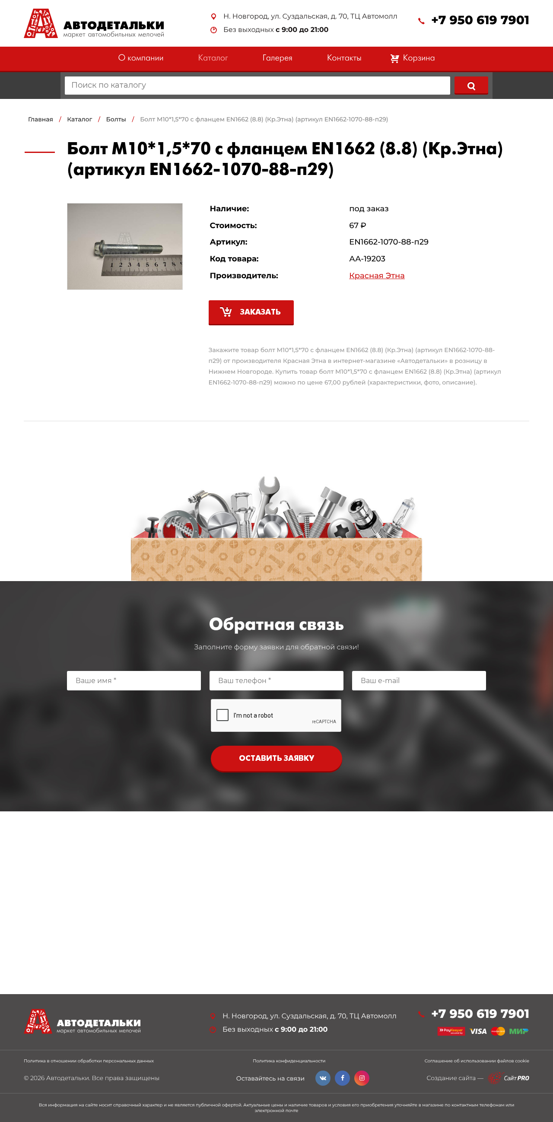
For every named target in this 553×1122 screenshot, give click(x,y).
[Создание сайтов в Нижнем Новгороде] (508, 1078)
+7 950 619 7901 (480, 20)
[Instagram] (361, 1078)
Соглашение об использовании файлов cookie (477, 1061)
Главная (40, 119)
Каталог (213, 58)
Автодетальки (67, 1078)
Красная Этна (377, 275)
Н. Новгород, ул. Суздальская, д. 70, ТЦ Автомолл (310, 17)
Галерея (277, 58)
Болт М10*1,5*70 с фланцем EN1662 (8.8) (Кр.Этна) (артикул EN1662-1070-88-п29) (264, 119)
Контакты (344, 58)
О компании (140, 58)
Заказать (260, 312)
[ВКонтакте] (323, 1078)
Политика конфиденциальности (289, 1061)
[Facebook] (342, 1078)
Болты (116, 119)
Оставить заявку (276, 759)
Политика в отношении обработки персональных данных (89, 1061)
